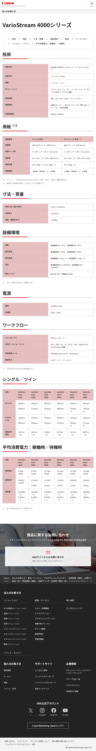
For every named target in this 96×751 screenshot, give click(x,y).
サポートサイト (43, 664)
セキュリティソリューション (15, 634)
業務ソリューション (12, 644)
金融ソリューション (12, 613)
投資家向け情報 (72, 691)
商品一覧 (16, 581)
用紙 (25, 38)
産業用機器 (39, 639)
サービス (7, 676)
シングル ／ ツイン (20, 43)
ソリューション (11, 600)
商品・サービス (34, 578)
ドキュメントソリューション (15, 639)
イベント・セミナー (13, 652)
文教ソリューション (12, 623)
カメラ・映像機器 (42, 608)
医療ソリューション (12, 618)
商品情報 (7, 670)
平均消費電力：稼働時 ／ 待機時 (50, 43)
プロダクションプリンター (55, 578)
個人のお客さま (12, 664)
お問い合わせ (9, 741)
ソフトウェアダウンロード (45, 682)
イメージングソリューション (15, 629)
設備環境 (54, 38)
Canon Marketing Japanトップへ (48, 725)
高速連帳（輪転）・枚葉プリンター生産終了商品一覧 (44, 581)
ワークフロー (82, 38)
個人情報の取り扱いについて (63, 741)
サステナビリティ (73, 685)
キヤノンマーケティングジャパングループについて (78, 671)
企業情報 (71, 664)
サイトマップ (22, 741)
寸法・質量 (38, 38)
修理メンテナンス (42, 688)
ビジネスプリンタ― (43, 613)
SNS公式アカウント (48, 703)
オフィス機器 (40, 629)
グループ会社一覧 (73, 679)
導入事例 (70, 600)
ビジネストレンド (74, 608)
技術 (14, 38)
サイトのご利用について (40, 741)
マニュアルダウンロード (44, 676)
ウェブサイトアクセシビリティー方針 (20, 744)
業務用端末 (39, 634)
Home (6, 578)
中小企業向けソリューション (15, 608)
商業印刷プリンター (43, 623)
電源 (67, 38)
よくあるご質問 (41, 670)
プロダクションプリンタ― (45, 618)
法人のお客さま (9, 11)
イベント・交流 (10, 688)
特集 (5, 682)
